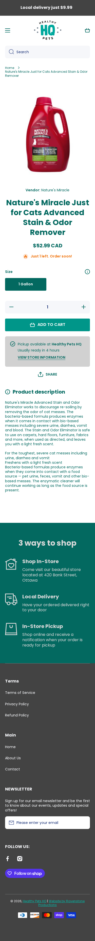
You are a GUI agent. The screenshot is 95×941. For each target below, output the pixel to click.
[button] (87, 30)
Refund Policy (17, 715)
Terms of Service (20, 692)
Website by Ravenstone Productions (61, 903)
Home (9, 68)
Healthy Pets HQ (34, 901)
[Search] (9, 52)
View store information (41, 357)
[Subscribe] (83, 822)
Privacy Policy (17, 704)
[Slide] (87, 271)
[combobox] (47, 52)
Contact (12, 769)
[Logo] (47, 30)
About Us (13, 758)
